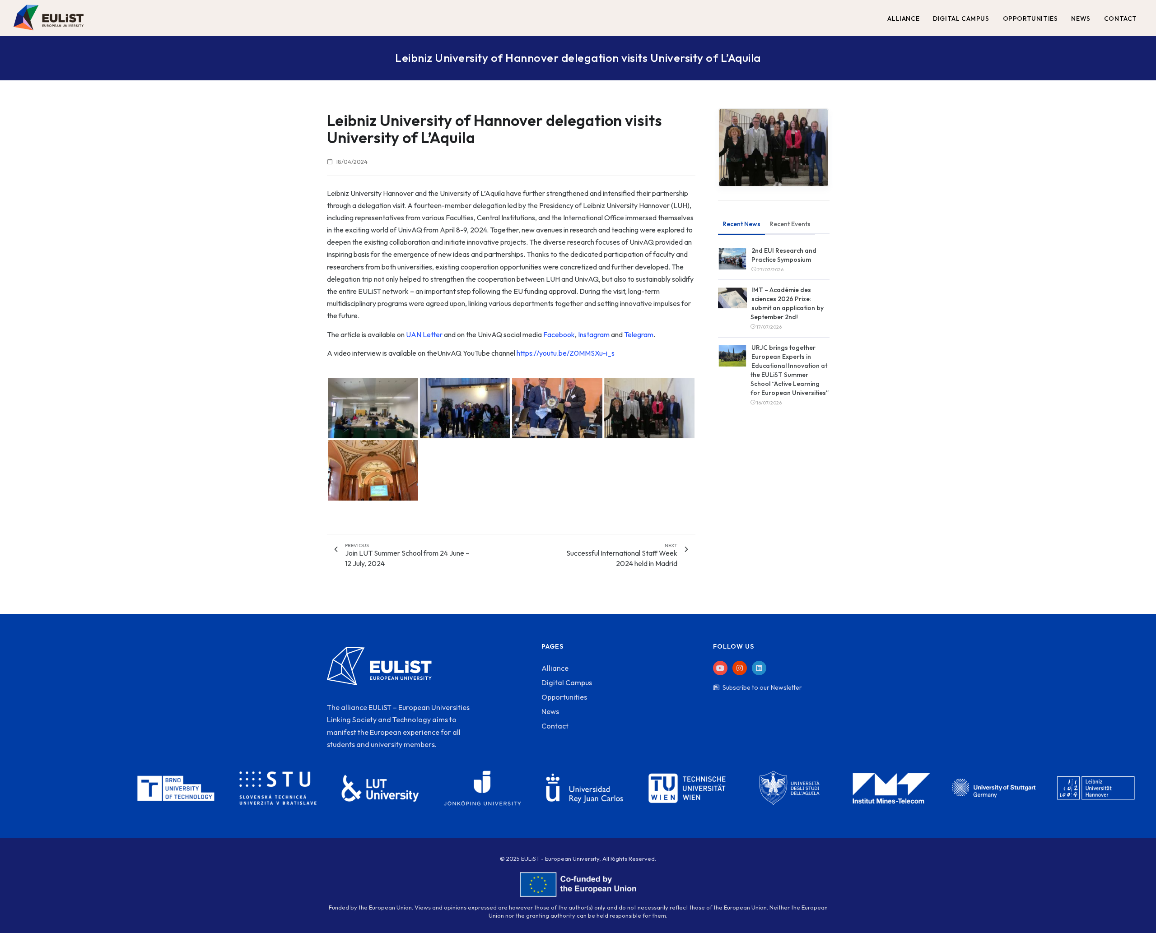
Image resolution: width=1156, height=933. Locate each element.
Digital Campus (566, 682)
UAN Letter (424, 334)
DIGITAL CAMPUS (961, 18)
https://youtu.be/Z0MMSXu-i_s (566, 352)
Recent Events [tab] (790, 224)
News (550, 711)
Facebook (559, 334)
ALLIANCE (903, 18)
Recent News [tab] (741, 224)
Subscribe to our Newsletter (762, 687)
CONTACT (1120, 18)
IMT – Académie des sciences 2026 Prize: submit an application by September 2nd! (787, 303)
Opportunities (564, 696)
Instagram (594, 334)
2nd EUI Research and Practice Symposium (783, 255)
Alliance (555, 668)
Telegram (638, 334)
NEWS (1080, 18)
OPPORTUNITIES (1030, 18)
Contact (555, 725)
